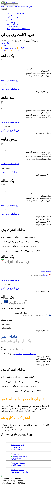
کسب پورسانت (17, 470)
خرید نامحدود (19, 354)
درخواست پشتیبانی (19, 456)
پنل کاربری (16, 447)
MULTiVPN (11, 2)
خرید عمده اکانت (18, 465)
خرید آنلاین (5, 89)
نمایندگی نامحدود (18, 463)
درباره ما (15, 454)
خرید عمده (5, 80)
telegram (29, 7)
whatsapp (22, 7)
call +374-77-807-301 (9, 7)
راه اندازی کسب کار (19, 472)
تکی (7, 43)
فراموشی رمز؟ (17, 445)
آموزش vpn (16, 458)
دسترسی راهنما (17, 449)
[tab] (10, 46)
